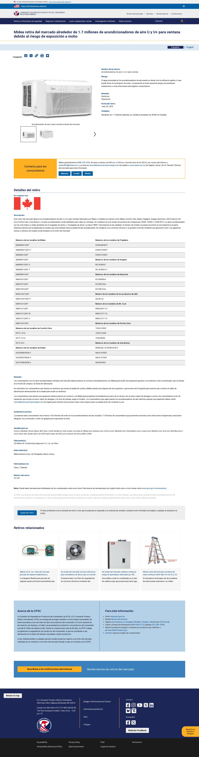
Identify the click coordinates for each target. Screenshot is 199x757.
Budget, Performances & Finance (97, 701)
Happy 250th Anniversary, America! (33, 6)
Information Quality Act (93, 709)
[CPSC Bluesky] (129, 711)
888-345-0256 (84, 162)
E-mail (76, 173)
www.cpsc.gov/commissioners (154, 488)
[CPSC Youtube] (140, 705)
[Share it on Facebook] (26, 55)
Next (95, 134)
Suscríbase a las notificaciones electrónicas (49, 669)
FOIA (102, 742)
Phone (88, 173)
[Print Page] (42, 55)
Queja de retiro (27, 512)
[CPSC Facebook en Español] (128, 722)
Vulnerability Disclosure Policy (49, 746)
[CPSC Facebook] (128, 705)
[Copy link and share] (36, 55)
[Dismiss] (184, 6)
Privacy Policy (74, 742)
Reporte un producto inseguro (190, 731)
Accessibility (42, 742)
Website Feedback (137, 730)
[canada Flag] (27, 203)
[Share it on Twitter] (31, 55)
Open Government (76, 746)
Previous (16, 134)
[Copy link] (47, 55)
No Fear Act (137, 742)
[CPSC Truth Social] (134, 711)
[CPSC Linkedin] (152, 705)
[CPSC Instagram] (134, 705)
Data (85, 717)
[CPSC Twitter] (146, 705)
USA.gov (86, 724)
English (189, 47)
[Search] (182, 21)
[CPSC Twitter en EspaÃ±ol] (134, 722)
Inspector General (108, 746)
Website (64, 173)
